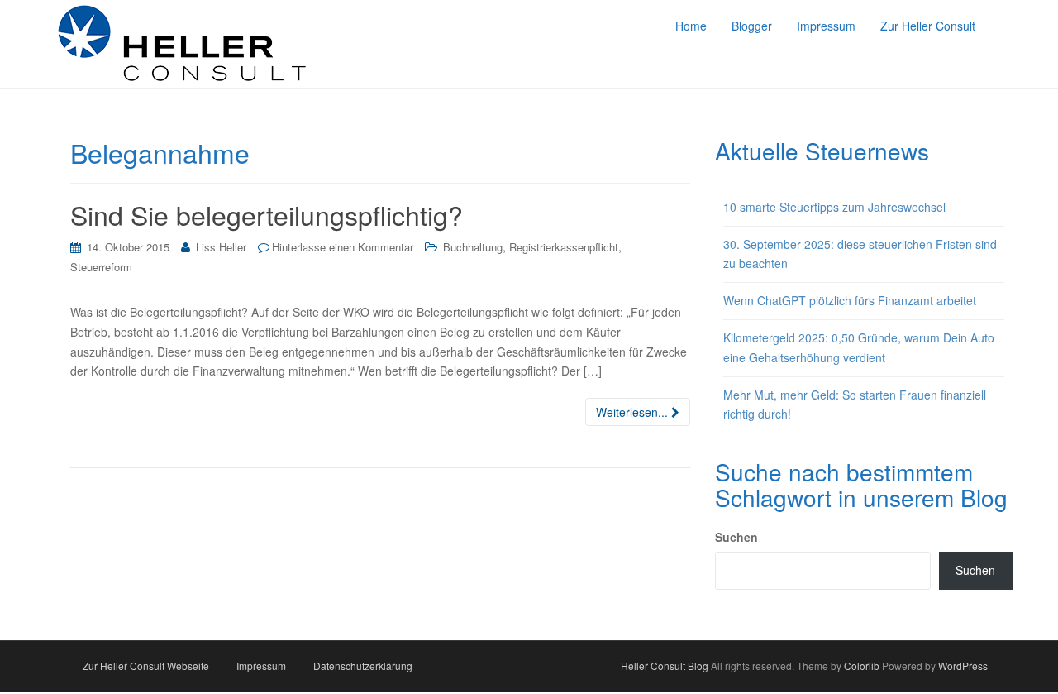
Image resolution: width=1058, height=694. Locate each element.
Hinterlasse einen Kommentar (342, 247)
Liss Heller (221, 247)
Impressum (261, 665)
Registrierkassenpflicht (563, 247)
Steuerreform (101, 267)
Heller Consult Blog (664, 665)
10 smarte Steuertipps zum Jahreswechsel (834, 207)
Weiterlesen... (633, 412)
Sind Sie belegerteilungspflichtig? (266, 214)
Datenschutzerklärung (362, 665)
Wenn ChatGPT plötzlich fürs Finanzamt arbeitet (849, 300)
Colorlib (861, 665)
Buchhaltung (473, 247)
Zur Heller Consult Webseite (146, 665)
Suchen (736, 537)
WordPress (963, 665)
